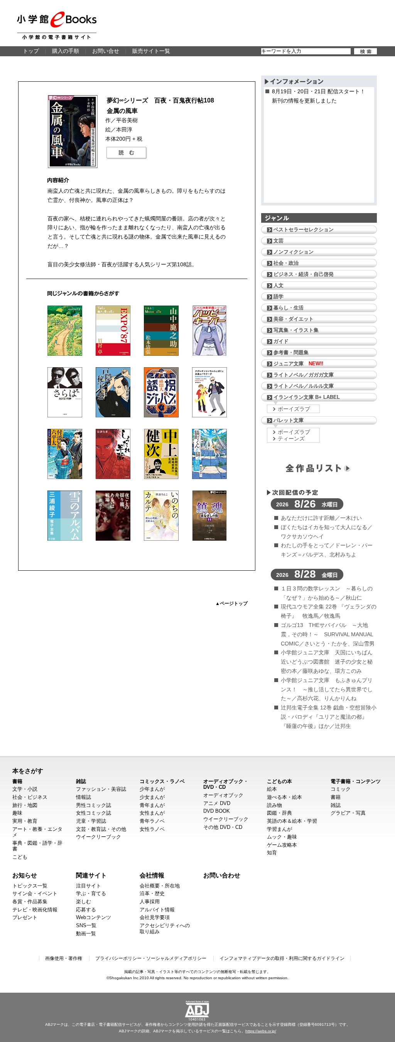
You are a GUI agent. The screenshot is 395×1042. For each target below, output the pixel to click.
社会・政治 (286, 263)
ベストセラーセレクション (303, 229)
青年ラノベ (152, 821)
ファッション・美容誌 (101, 789)
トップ (31, 51)
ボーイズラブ (294, 409)
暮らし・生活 (288, 308)
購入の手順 (65, 51)
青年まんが (152, 805)
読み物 (274, 805)
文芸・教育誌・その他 (101, 829)
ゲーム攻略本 (282, 845)
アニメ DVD (216, 803)
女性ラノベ (152, 829)
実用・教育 (24, 821)
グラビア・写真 (348, 813)
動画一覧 (86, 933)
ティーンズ (291, 438)
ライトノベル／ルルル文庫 (303, 386)
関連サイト (91, 875)
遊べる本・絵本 (284, 797)
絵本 (272, 789)
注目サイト (88, 886)
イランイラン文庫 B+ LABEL (306, 397)
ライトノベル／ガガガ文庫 (303, 375)
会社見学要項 (155, 917)
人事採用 (150, 901)
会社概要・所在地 (160, 886)
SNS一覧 (86, 925)
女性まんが (152, 813)
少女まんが (152, 797)
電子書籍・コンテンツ (356, 781)
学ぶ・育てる (91, 893)
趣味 (17, 813)
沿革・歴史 (152, 893)
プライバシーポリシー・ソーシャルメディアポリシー (150, 958)
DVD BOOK (216, 811)
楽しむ (83, 901)
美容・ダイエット (293, 319)
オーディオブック (223, 795)
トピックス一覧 (29, 886)
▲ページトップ (231, 603)
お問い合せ (105, 51)
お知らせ (24, 875)
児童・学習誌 (91, 821)
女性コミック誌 (93, 813)
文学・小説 (24, 789)
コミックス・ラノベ (162, 781)
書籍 (17, 781)
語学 (278, 296)
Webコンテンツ (93, 917)
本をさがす (27, 770)
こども (19, 857)
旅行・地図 (24, 805)
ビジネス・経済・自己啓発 (303, 274)
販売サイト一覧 (151, 51)
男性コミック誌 (93, 805)
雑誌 (81, 781)
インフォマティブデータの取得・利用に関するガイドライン (281, 958)
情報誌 (83, 797)
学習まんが (279, 829)
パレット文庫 (288, 420)
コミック (341, 789)
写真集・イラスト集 (296, 330)
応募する (86, 910)
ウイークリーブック (98, 837)
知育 (272, 852)
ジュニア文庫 (298, 363)
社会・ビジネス (29, 797)
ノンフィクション (293, 252)
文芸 (278, 241)
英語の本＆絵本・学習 (292, 821)
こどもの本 (279, 781)
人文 (278, 285)
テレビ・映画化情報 (34, 910)
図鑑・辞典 (279, 813)
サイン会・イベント (34, 893)
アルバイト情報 (157, 910)
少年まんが (152, 789)
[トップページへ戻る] (56, 25)
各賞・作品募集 (29, 901)
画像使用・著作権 (63, 958)
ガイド (281, 341)
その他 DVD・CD (222, 827)
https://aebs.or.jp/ (260, 1031)
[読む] (126, 153)
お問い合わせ (221, 875)
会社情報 (152, 875)
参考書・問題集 (291, 352)
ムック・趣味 (282, 837)
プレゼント (24, 917)
